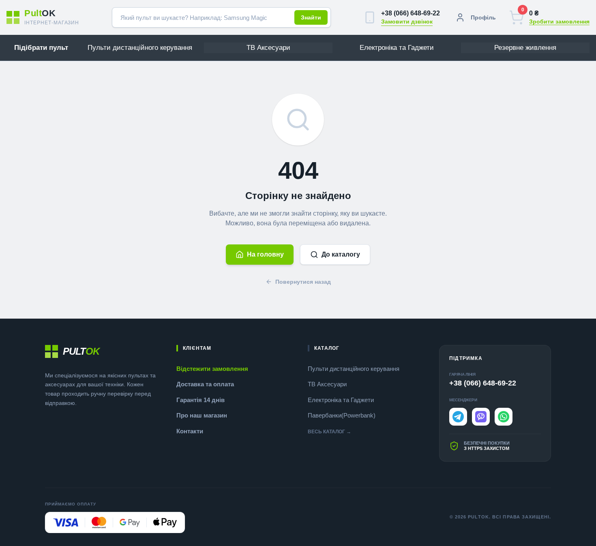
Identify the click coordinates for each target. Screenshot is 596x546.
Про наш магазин (201, 415)
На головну (265, 254)
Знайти (311, 17)
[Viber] (481, 417)
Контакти (189, 431)
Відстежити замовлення (212, 368)
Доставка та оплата (205, 384)
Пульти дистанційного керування (353, 368)
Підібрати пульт (41, 47)
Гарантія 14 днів (200, 399)
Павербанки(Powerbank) (341, 415)
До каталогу (341, 254)
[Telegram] (458, 417)
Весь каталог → (329, 432)
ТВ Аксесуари (327, 384)
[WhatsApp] (503, 417)
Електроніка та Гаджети (341, 399)
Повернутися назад (303, 281)
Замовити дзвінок (407, 21)
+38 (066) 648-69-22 (410, 13)
